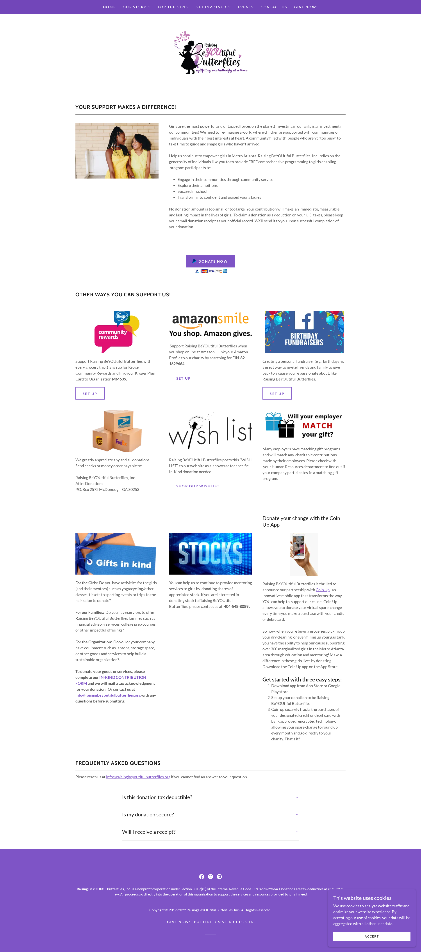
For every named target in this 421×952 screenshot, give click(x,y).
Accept (372, 936)
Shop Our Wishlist (198, 486)
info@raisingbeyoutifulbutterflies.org (108, 695)
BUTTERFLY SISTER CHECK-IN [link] (224, 922)
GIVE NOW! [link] (306, 7)
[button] (137, 7)
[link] (210, 53)
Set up (90, 393)
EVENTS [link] (246, 7)
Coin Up (323, 589)
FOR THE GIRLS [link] (173, 7)
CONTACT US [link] (274, 7)
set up (183, 378)
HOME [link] (109, 7)
